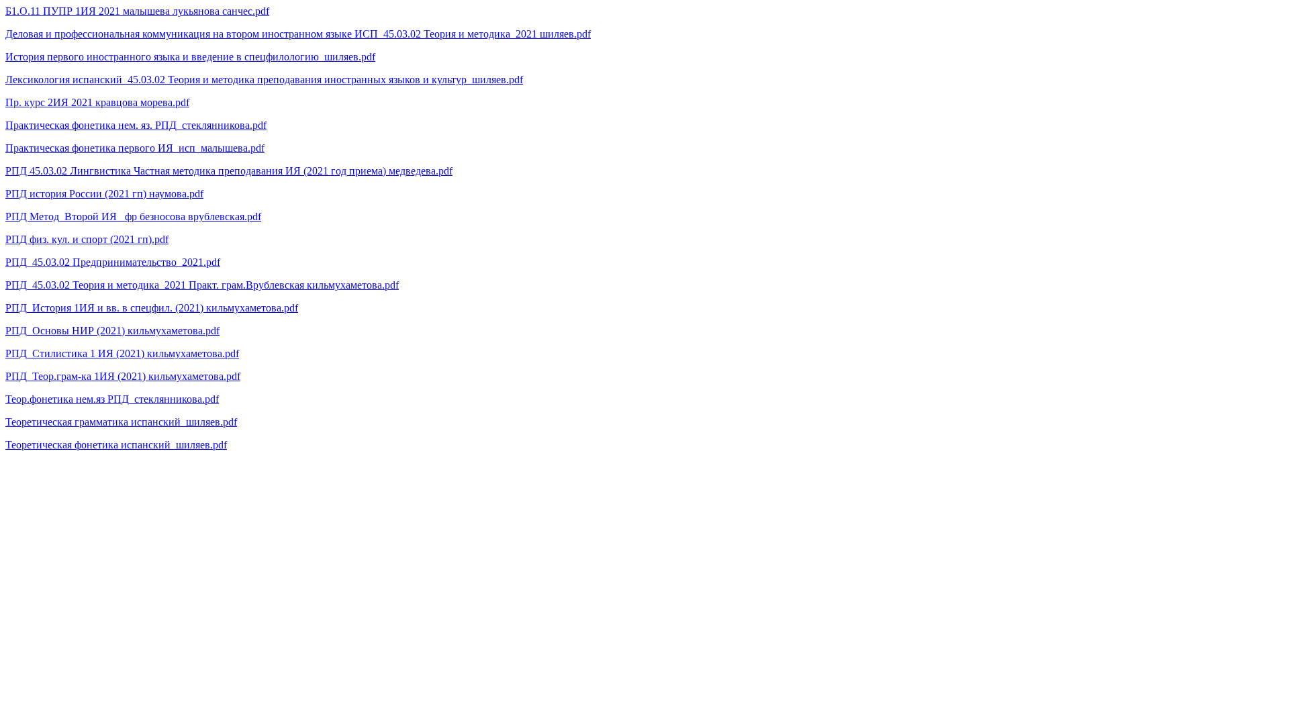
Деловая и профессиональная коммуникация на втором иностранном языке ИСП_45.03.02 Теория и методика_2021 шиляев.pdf (298, 34)
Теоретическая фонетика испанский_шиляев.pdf (116, 444)
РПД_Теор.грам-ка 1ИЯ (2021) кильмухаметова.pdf (122, 376)
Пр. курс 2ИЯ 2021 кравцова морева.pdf (97, 102)
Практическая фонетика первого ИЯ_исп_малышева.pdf (135, 148)
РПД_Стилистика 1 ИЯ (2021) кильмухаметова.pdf (122, 353)
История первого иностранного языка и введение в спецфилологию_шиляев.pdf (190, 56)
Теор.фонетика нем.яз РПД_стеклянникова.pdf (112, 399)
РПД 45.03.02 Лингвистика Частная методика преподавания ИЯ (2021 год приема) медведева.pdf (228, 171)
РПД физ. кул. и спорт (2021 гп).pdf (87, 239)
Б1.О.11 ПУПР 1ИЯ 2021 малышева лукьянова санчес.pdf (137, 11)
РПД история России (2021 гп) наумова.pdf (104, 193)
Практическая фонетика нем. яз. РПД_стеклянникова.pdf (136, 125)
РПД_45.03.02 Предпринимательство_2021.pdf (112, 262)
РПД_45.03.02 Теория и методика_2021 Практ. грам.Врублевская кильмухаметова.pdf (202, 285)
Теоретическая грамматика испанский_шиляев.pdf (121, 422)
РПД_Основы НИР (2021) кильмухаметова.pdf (112, 330)
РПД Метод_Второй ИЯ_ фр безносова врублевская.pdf (133, 216)
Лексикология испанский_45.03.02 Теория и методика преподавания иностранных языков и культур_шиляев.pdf (264, 79)
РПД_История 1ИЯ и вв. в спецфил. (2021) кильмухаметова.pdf (151, 307)
